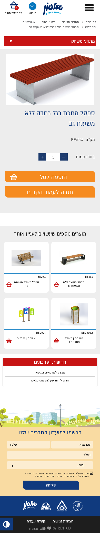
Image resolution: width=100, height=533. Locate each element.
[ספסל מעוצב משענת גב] (26, 258)
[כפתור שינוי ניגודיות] (6, 524)
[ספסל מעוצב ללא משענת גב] (73, 258)
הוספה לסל (53, 177)
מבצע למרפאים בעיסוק (50, 372)
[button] (13, 8)
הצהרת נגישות (63, 521)
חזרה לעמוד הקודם (50, 192)
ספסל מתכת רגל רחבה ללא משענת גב (54, 27)
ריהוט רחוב (48, 22)
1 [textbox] (53, 157)
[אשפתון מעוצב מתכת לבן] (73, 314)
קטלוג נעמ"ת (36, 521)
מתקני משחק (70, 22)
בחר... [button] (80, 465)
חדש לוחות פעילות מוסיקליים (50, 380)
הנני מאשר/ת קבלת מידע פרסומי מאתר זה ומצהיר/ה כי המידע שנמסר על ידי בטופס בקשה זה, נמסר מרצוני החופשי (56, 475)
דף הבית (90, 22)
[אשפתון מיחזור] (26, 314)
